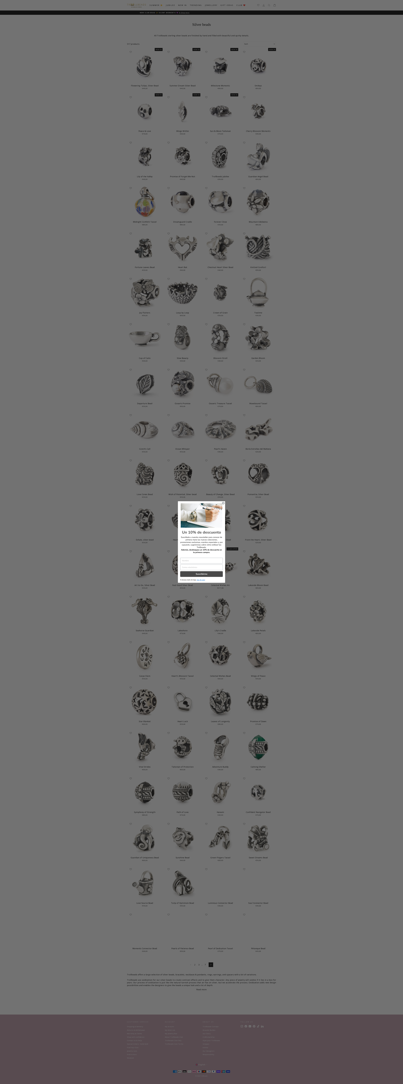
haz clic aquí (201, 580)
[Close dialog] (223, 503)
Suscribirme (201, 574)
